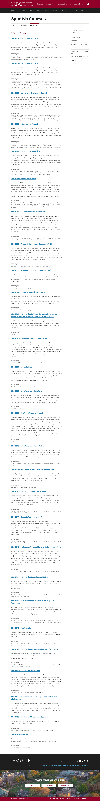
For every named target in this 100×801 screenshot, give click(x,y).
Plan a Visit (14, 765)
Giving (47, 10)
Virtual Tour (85, 765)
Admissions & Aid (76, 4)
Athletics (13, 10)
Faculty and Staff (76, 37)
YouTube (82, 761)
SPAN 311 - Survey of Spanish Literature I (28, 292)
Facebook (80, 761)
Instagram (85, 761)
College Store (67, 765)
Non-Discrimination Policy (81, 798)
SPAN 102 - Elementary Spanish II (24, 63)
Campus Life (62, 4)
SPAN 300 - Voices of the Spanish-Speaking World (31, 244)
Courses (73, 48)
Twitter (77, 761)
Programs (74, 40)
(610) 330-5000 (30, 765)
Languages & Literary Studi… (19, 25)
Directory (45, 765)
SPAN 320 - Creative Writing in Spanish (27, 413)
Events (39, 10)
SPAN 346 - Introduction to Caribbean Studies (29, 577)
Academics (50, 4)
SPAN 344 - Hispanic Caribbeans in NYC (27, 517)
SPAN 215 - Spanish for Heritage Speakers (28, 212)
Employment (76, 765)
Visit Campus (49, 785)
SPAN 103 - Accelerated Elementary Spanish (29, 93)
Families (55, 10)
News (31, 10)
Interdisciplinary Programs (79, 44)
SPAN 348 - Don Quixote (21, 628)
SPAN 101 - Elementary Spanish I (24, 38)
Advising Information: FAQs (79, 56)
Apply (32, 785)
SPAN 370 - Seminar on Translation (25, 670)
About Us (39, 4)
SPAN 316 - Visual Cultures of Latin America (29, 338)
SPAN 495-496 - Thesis (20, 734)
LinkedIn (87, 761)
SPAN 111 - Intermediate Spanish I (25, 124)
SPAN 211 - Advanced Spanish (23, 178)
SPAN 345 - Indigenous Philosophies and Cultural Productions (36, 547)
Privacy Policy (66, 798)
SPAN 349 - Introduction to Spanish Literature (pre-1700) (34, 649)
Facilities (73, 60)
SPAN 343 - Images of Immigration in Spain (28, 491)
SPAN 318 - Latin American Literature (26, 391)
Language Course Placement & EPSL (80, 52)
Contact (21, 765)
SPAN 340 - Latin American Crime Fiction (27, 446)
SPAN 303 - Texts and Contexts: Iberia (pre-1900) (31, 270)
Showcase (74, 64)
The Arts (23, 10)
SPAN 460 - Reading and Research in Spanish (29, 717)
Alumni (64, 10)
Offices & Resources (55, 765)
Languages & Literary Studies (78, 31)
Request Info (65, 785)
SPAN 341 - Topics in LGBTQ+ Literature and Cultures (32, 469)
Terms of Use (57, 798)
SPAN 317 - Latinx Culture (21, 367)
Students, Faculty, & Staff (77, 10)
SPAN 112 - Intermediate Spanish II (25, 151)
